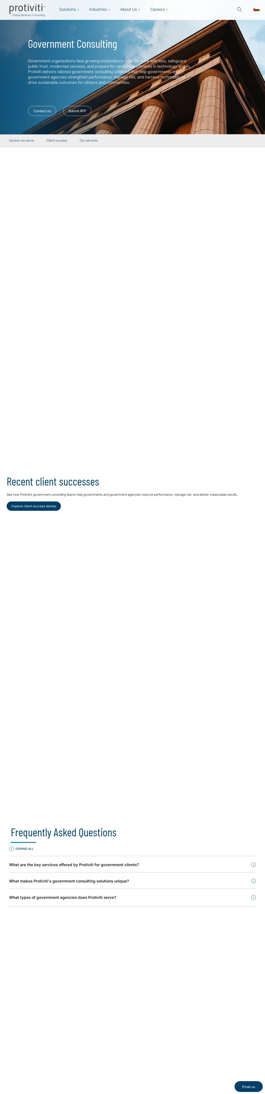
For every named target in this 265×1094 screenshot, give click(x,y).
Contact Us (42, 111)
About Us (77, 1042)
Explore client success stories (34, 506)
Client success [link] (56, 140)
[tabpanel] (132, 803)
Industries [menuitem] (98, 9)
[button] (239, 10)
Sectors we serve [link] (21, 140)
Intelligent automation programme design (169, 805)
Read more (26, 618)
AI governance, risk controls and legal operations (174, 811)
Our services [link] (89, 140)
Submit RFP (77, 111)
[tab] (27, 751)
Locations (77, 1066)
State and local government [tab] (42, 209)
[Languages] (256, 10)
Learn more (132, 439)
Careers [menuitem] (157, 9)
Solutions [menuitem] (67, 9)
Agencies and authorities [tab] (45, 246)
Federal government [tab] (40, 227)
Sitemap (76, 1078)
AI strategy (149, 798)
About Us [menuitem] (128, 9)
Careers (76, 1054)
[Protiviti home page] (31, 1048)
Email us (248, 1087)
